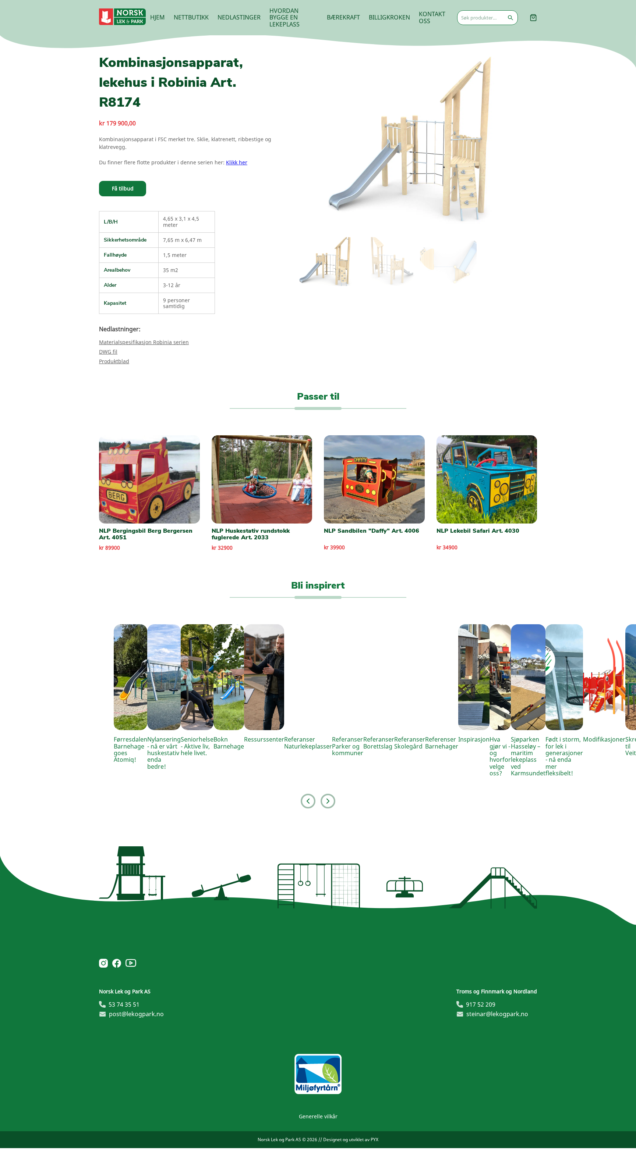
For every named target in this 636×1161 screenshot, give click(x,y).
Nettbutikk (191, 17)
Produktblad (114, 361)
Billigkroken (389, 17)
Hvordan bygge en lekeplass (284, 17)
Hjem (157, 17)
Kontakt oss (432, 17)
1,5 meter (175, 254)
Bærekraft (343, 17)
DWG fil (108, 351)
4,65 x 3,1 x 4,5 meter (181, 221)
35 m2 (170, 270)
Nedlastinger (239, 17)
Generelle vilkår (318, 1116)
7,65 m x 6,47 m (182, 239)
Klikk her (236, 162)
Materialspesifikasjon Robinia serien (144, 342)
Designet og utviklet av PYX (350, 1139)
